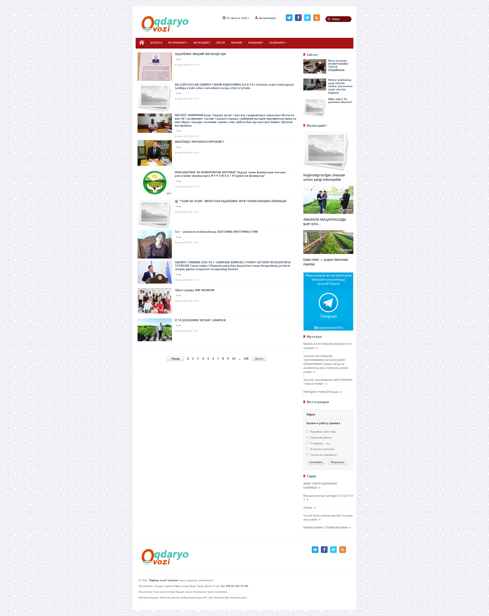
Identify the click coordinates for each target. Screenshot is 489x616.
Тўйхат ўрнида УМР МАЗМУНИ (194, 290)
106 (246, 358)
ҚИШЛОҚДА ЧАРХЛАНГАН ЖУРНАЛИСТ (199, 141)
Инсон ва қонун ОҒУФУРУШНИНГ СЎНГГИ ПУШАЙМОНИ (338, 65)
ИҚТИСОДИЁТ (201, 42)
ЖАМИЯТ (237, 42)
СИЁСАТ (220, 42)
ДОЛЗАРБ (156, 42)
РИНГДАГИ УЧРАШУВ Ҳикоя (321, 391)
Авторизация (267, 18)
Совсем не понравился (323, 454)
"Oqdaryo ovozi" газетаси (163, 580)
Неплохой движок (321, 437)
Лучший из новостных (323, 431)
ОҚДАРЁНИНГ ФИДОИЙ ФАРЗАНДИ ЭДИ (200, 54)
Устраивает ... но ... (321, 443)
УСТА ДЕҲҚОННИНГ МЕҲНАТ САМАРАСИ (200, 320)
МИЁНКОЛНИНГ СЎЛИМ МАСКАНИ (325, 527)
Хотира (307, 507)
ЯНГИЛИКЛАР (177, 42)
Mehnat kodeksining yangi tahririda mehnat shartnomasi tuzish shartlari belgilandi (340, 86)
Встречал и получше (322, 449)
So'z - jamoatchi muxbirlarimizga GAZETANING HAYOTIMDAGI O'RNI (216, 231)
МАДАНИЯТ (255, 42)
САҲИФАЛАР (277, 42)
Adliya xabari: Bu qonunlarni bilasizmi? (340, 100)
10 (233, 358)
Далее (259, 358)
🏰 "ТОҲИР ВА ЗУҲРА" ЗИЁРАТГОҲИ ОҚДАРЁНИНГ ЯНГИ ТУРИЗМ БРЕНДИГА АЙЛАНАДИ (230, 201)
